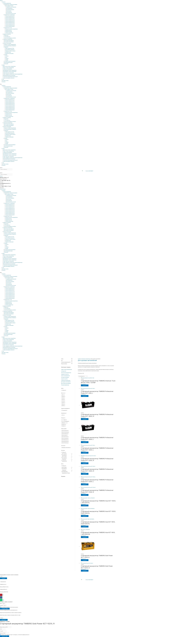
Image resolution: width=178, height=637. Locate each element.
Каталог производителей (65, 375)
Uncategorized (63, 371)
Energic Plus (6, 35)
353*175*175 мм (65, 436)
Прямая (63, 425)
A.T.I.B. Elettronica (7, 36)
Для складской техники (9, 5)
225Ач (63, 405)
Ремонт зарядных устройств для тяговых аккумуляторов (12, 74)
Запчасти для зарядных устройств (10, 121)
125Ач (63, 401)
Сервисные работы (64, 378)
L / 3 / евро (64, 419)
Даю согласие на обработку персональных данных (9, 607)
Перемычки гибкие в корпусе (10, 50)
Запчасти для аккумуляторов (66, 372)
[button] (89, 84)
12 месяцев (64, 410)
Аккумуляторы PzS (8, 30)
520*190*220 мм (65, 439)
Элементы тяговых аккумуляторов (10, 44)
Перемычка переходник (9, 53)
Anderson (6, 139)
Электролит (6, 63)
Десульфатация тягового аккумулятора (9, 70)
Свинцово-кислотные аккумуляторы (11, 112)
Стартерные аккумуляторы (7, 39)
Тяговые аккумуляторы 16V (9, 17)
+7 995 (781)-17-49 (5, 186)
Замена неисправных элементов (8, 161)
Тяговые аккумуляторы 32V (10, 21)
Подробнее (85, 385)
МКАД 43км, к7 (4, 177)
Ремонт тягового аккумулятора (8, 67)
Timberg (63, 390)
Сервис (3, 148)
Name (1, 603)
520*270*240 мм (65, 442)
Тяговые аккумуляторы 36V (10, 22)
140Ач (63, 402)
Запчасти (3, 1)
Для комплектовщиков (10, 9)
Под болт (63, 424)
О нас (3, 79)
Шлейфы (6, 59)
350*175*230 (64, 435)
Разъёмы (5, 54)
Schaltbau (6, 58)
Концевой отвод (8, 52)
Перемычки (6, 130)
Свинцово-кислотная (65, 447)
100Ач (63, 396)
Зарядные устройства (7, 34)
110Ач (63, 399)
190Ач (63, 404)
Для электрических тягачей (11, 13)
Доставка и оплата (5, 80)
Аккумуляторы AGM (8, 31)
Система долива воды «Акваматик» (10, 45)
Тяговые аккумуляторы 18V (9, 18)
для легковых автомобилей (64, 468)
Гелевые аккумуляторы (9, 32)
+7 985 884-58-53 (5, 180)
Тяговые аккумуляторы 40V (10, 23)
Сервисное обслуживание (7, 68)
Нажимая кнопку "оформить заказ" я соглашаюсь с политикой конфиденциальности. (15, 634)
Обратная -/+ (64, 422)
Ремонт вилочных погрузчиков (8, 72)
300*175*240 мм (65, 430)
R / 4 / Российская (65, 421)
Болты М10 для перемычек (9, 49)
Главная (79, 358)
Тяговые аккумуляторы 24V (10, 103)
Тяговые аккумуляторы (7, 3)
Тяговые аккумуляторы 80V (10, 26)
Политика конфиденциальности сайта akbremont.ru (8, 610)
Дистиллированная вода (8, 62)
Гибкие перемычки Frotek (9, 48)
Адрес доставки (3, 633)
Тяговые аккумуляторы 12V (9, 16)
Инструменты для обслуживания (9, 61)
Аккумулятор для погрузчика (11, 90)
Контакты (3, 81)
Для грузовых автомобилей (8, 41)
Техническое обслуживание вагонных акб (10, 76)
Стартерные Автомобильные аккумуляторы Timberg (66, 471)
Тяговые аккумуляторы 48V (10, 25)
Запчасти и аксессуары (7, 43)
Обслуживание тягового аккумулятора (9, 71)
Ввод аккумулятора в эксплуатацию (9, 75)
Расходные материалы (65, 377)
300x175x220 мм (65, 432)
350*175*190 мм (65, 433)
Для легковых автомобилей (9, 40)
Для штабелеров (9, 12)
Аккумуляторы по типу (8, 27)
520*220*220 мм (65, 441)
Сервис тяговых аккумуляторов (66, 369)
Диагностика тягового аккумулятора (9, 66)
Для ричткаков (8, 94)
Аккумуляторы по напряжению (9, 14)
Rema (6, 57)
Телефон (1, 605)
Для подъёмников (9, 8)
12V (62, 415)
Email (1, 629)
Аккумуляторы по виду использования (10, 4)
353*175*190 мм (65, 438)
